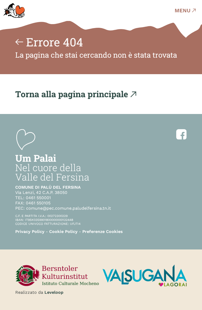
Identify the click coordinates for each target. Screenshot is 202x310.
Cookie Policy (63, 231)
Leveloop (53, 292)
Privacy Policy (29, 231)
